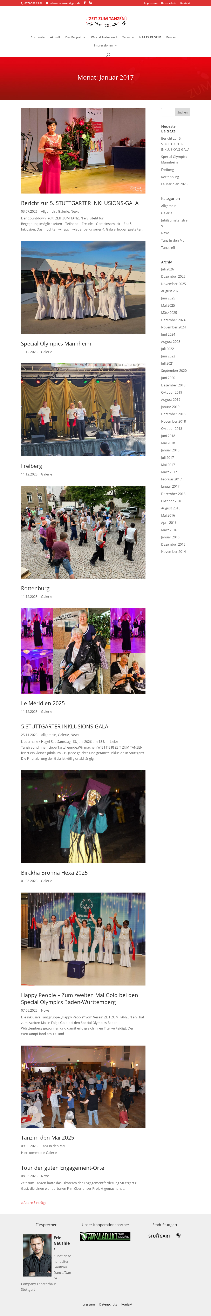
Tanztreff (168, 247)
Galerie (63, 211)
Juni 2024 (168, 334)
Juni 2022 (168, 356)
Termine (128, 37)
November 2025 (173, 284)
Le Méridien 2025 (43, 703)
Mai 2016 (168, 515)
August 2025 (170, 291)
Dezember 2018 (173, 414)
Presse (171, 37)
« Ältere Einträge (34, 1202)
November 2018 (173, 421)
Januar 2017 (170, 486)
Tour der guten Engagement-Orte (62, 1167)
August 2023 (170, 341)
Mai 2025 (168, 305)
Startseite (38, 37)
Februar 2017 (171, 479)
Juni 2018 (168, 436)
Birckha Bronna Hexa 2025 (54, 872)
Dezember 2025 (173, 276)
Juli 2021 (167, 363)
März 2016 (169, 530)
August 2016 (170, 508)
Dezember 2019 (173, 385)
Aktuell (55, 37)
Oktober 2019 (171, 392)
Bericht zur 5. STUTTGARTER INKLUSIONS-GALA (79, 203)
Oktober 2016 (171, 501)
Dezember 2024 (173, 320)
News (75, 211)
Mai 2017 (168, 465)
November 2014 (173, 551)
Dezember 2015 (173, 544)
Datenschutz (169, 3)
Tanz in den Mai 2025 (47, 1137)
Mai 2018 (168, 443)
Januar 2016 (170, 537)
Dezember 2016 (173, 494)
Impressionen (103, 45)
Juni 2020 (168, 378)
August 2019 (170, 399)
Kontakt (185, 3)
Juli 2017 (167, 457)
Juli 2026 (167, 269)
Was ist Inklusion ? (104, 37)
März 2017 (169, 472)
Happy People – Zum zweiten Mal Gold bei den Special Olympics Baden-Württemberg (79, 998)
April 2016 (169, 522)
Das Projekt (73, 37)
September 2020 (174, 370)
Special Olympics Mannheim (56, 343)
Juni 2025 (168, 298)
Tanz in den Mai (53, 1146)
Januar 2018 (170, 450)
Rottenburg (35, 588)
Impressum (150, 3)
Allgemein (48, 211)
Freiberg (31, 466)
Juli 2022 (167, 349)
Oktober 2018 (171, 428)
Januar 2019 (170, 407)
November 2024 (173, 327)
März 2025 (169, 312)
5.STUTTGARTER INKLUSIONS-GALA (64, 726)
